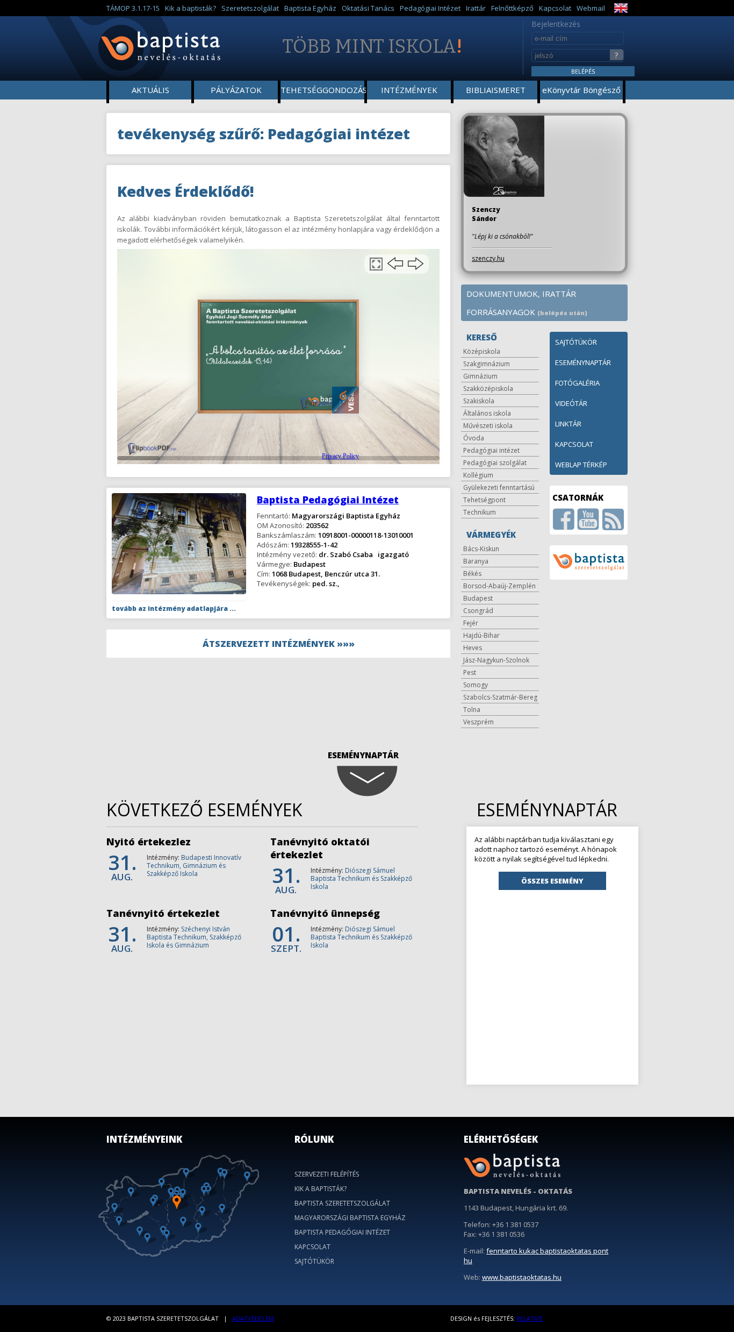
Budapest (478, 598)
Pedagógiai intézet (491, 450)
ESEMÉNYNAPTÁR (583, 362)
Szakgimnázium (486, 363)
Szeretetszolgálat (250, 8)
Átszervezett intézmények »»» (279, 644)
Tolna (471, 709)
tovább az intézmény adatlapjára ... (174, 608)
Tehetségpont (484, 499)
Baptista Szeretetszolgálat (342, 1203)
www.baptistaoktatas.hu (522, 1277)
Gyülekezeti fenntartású (499, 487)
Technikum (479, 512)
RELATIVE (529, 1318)
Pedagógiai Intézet (430, 8)
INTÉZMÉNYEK (409, 89)
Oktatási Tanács (368, 8)
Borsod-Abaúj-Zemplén (499, 585)
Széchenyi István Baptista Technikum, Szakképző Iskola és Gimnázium (194, 937)
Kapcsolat (555, 8)
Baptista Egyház (310, 8)
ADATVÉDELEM (253, 1318)
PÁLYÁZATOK (236, 89)
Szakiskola (478, 400)
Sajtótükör (314, 1261)
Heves (472, 647)
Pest (469, 672)
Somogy (475, 684)
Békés (472, 573)
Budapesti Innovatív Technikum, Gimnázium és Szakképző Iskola (194, 865)
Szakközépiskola (488, 388)
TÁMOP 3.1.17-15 (133, 8)
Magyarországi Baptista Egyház (350, 1217)
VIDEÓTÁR (571, 403)
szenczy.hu (488, 258)
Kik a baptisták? (190, 8)
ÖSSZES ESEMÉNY (552, 881)
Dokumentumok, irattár (521, 293)
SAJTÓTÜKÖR (576, 342)
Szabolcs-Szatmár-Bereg (500, 697)
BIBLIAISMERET (496, 89)
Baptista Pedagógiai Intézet (328, 499)
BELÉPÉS (583, 71)
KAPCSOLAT (574, 444)
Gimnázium (480, 376)
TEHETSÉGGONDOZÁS (323, 89)
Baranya (475, 561)
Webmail (591, 8)
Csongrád (478, 610)
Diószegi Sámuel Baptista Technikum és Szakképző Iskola (361, 878)
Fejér (470, 623)
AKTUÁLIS (150, 89)
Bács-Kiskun (481, 548)
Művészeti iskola (488, 425)
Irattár (476, 8)
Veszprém (478, 721)
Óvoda (473, 438)
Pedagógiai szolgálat (495, 462)
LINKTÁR (568, 424)
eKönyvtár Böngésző (581, 89)
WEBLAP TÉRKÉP (581, 464)
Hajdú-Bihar (481, 635)
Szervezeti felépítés (326, 1174)
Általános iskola (487, 413)
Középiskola (481, 351)
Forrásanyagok (526, 312)
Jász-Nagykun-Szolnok (496, 660)
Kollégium (478, 475)
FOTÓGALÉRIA (577, 383)
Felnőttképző (512, 8)
